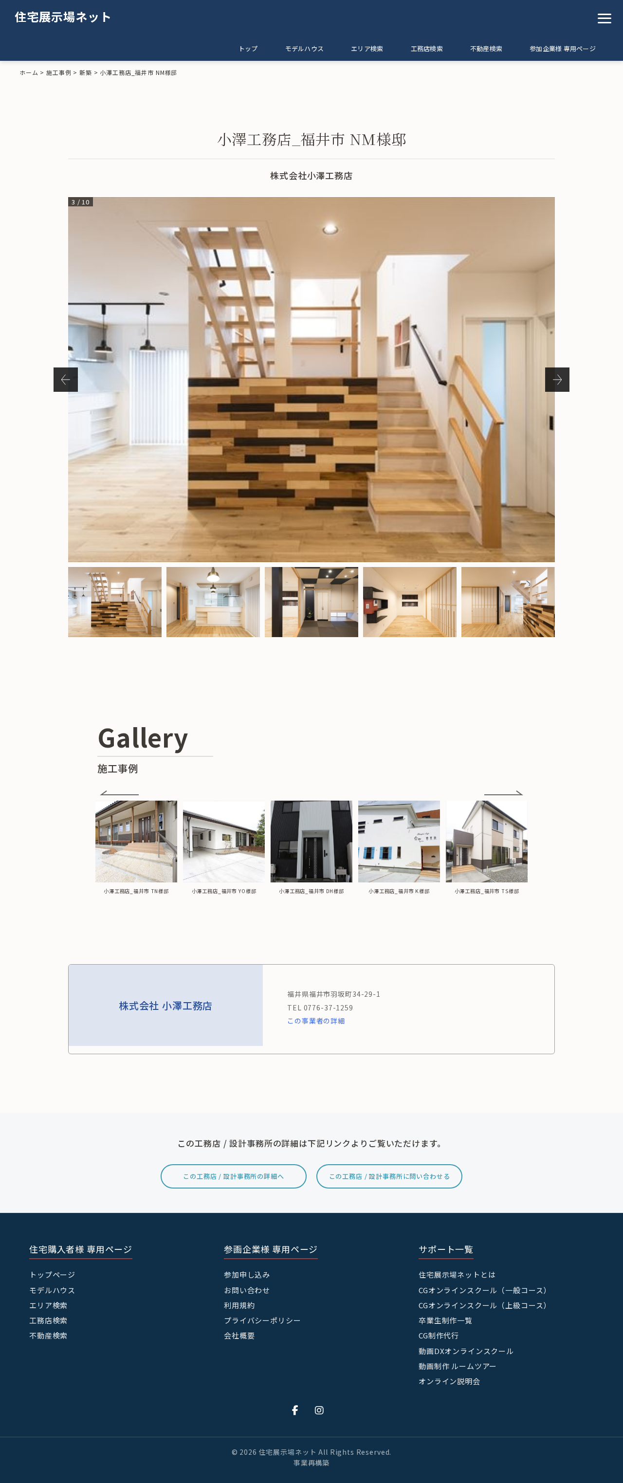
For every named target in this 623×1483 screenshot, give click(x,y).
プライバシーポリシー (262, 1320)
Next (557, 379)
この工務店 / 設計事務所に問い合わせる (389, 1176)
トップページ (52, 1274)
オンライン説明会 (449, 1381)
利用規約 (239, 1305)
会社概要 (239, 1335)
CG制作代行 (439, 1335)
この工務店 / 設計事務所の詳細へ (233, 1176)
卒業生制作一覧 (446, 1320)
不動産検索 (486, 48)
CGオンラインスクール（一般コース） (485, 1290)
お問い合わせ (247, 1290)
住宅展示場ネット (63, 16)
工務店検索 (427, 48)
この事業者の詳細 (316, 1020)
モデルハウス (304, 48)
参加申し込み (247, 1274)
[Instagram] (319, 1409)
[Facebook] (295, 1409)
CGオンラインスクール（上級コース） (485, 1305)
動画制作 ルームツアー (458, 1366)
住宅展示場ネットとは (457, 1274)
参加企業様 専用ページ (563, 48)
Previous (66, 379)
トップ (248, 48)
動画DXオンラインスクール (466, 1351)
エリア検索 (367, 48)
